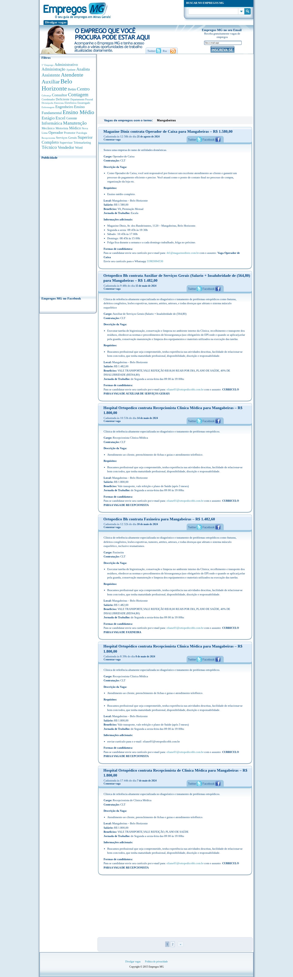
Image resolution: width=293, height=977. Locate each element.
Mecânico (48, 128)
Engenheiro (64, 107)
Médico (75, 128)
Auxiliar (51, 81)
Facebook (208, 139)
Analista (83, 69)
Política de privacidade (156, 961)
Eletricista (59, 103)
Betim (72, 89)
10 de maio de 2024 (147, 524)
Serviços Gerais (66, 137)
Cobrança (46, 95)
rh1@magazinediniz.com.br (183, 252)
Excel (60, 118)
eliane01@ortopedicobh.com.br (185, 389)
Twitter (192, 139)
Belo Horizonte (57, 85)
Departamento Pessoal (81, 99)
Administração (53, 69)
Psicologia (81, 133)
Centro (83, 89)
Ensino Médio (78, 112)
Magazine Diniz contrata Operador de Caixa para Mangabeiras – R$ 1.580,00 (168, 131)
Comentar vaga (112, 139)
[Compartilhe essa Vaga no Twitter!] (199, 139)
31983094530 (155, 261)
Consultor (59, 95)
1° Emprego (48, 65)
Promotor (70, 132)
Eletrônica (71, 102)
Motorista (62, 128)
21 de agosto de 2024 (148, 136)
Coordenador (48, 99)
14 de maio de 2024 (147, 418)
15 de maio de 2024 (146, 285)
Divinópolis (47, 103)
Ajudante (71, 69)
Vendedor (66, 147)
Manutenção (75, 123)
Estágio (48, 118)
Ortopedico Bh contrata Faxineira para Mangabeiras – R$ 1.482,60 (159, 519)
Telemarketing (82, 142)
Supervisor (66, 142)
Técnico (49, 147)
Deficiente (62, 99)
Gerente (71, 118)
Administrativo (66, 64)
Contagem (78, 94)
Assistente (51, 75)
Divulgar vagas (55, 22)
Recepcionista (48, 138)
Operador (55, 132)
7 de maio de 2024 (147, 780)
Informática (52, 123)
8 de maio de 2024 (145, 656)
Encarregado (83, 103)
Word (79, 147)
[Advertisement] (68, 226)
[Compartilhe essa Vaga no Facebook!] (218, 139)
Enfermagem (48, 107)
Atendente (72, 75)
